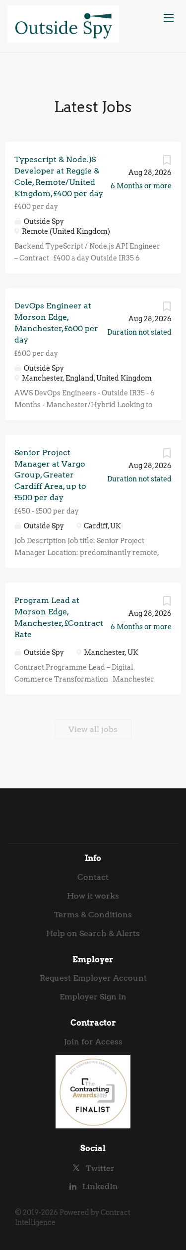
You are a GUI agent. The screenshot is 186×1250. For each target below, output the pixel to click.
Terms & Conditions (93, 914)
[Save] (167, 163)
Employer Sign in (93, 996)
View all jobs (93, 729)
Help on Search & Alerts (93, 933)
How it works (93, 896)
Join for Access (93, 1041)
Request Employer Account (93, 978)
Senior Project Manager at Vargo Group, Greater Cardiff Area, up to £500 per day (50, 475)
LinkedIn (100, 1186)
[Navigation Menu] (169, 17)
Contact (93, 877)
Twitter (100, 1168)
